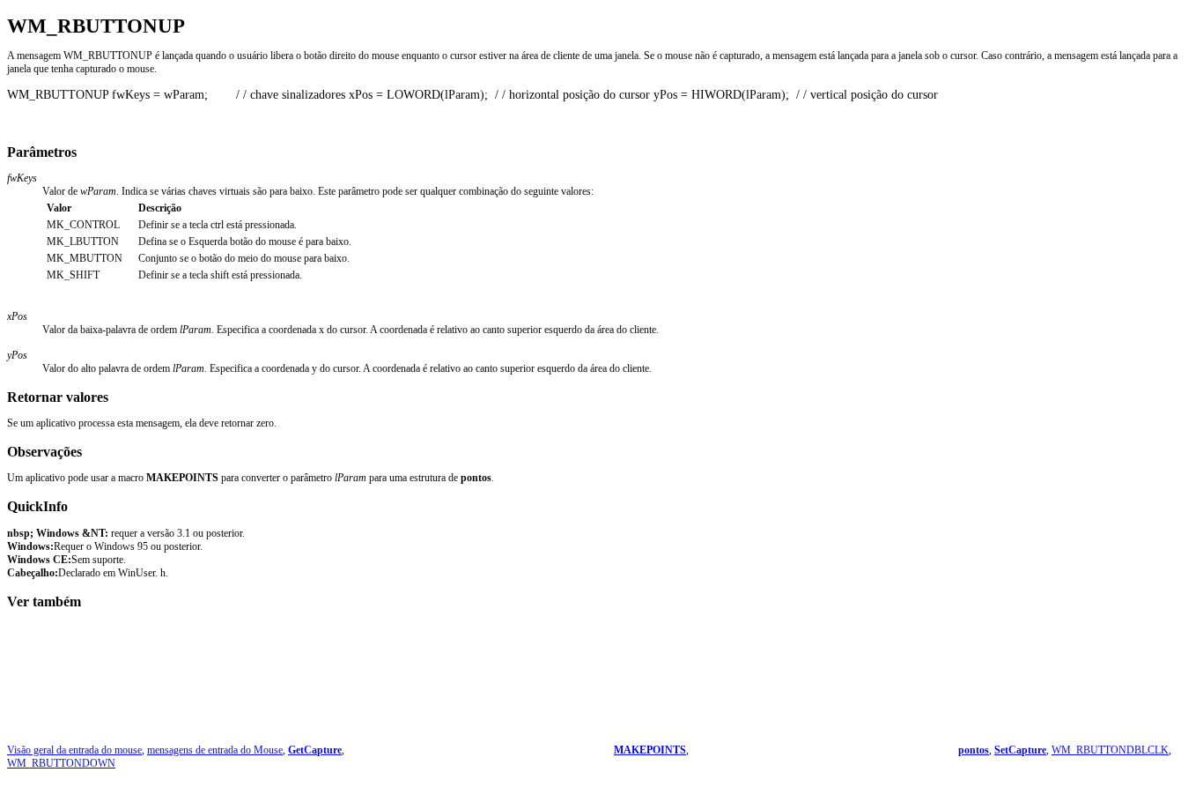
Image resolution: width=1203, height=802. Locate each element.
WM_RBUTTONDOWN (61, 763)
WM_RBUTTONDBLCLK (1110, 750)
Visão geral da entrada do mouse (74, 750)
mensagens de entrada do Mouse (215, 750)
